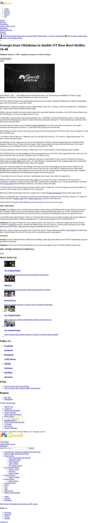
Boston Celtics (9, 456)
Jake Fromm (71, 230)
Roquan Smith (18, 198)
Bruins (6, 15)
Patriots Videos (14, 473)
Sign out (3, 32)
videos (6, 496)
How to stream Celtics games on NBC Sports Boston (22, 388)
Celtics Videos (13, 464)
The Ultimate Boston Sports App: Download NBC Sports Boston (26, 275)
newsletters (8, 500)
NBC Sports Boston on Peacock (19, 458)
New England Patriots (12, 270)
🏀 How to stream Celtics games (76, 36)
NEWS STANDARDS (12, 410)
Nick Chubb (34, 180)
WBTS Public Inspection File (14, 422)
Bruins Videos (13, 481)
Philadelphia (8, 399)
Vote (5, 487)
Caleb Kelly (12, 225)
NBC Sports (33, 504)
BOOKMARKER (6, 59)
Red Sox (7, 13)
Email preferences (6, 30)
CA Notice (8, 424)
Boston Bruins (9, 479)
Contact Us (8, 409)
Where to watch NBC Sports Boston (16, 386)
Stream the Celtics (15, 460)
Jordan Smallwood (34, 198)
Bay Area (7, 397)
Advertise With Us (10, 420)
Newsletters (4, 24)
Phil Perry (8, 285)
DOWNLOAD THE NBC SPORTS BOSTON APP (22, 452)
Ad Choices (8, 426)
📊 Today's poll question (55, 36)
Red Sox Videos (14, 477)
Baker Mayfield (38, 125)
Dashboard (3, 28)
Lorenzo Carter (67, 161)
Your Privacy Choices (13, 418)
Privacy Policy (9, 416)
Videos (2, 20)
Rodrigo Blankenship (54, 193)
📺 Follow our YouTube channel (11, 38)
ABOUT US (8, 407)
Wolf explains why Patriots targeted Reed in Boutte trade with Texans (27, 320)
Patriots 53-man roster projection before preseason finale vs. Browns (27, 290)
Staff (6, 489)
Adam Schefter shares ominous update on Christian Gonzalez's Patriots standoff (31, 334)
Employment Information (12, 414)
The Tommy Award (15, 465)
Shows (6, 485)
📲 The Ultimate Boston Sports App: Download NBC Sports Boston (23, 36)
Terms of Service (10, 412)
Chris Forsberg (14, 462)
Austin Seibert (16, 161)
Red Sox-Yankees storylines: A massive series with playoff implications (28, 305)
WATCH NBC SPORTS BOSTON (16, 454)
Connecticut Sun (10, 483)
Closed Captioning (10, 428)
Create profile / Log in (7, 26)
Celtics (6, 9)
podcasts (7, 498)
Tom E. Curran (14, 469)
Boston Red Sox (10, 300)
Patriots (6, 11)
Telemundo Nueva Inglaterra (19, 504)
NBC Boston (4, 504)
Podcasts (3, 22)
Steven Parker (9, 184)
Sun (5, 17)
